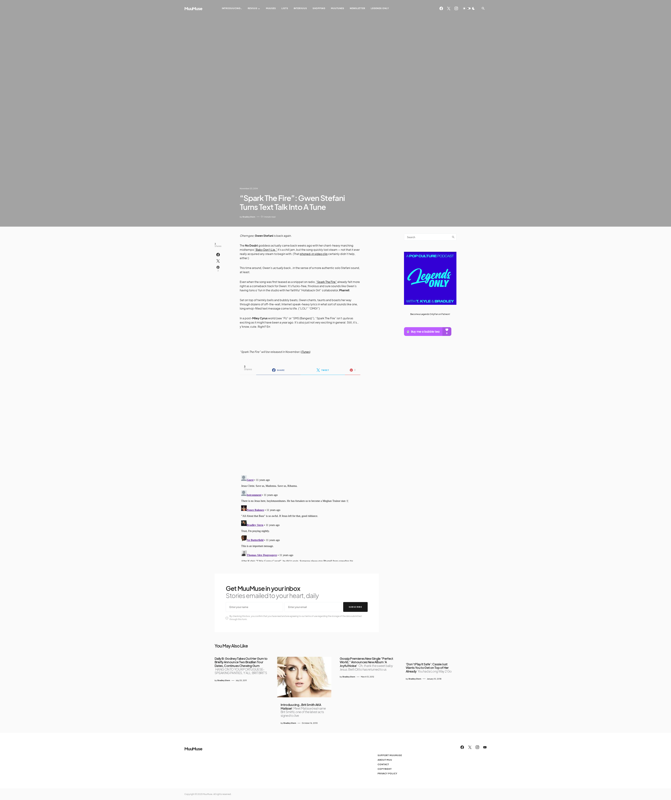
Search (453, 237)
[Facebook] (441, 8)
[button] (469, 8)
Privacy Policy (387, 773)
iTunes (305, 352)
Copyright (385, 769)
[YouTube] (485, 747)
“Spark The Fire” (326, 282)
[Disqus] (300, 423)
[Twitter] (448, 8)
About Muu (385, 760)
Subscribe (355, 607)
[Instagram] (456, 8)
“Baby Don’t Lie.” (266, 249)
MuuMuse (193, 8)
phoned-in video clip (314, 254)
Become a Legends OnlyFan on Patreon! (430, 314)
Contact (383, 764)
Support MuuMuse (390, 755)
